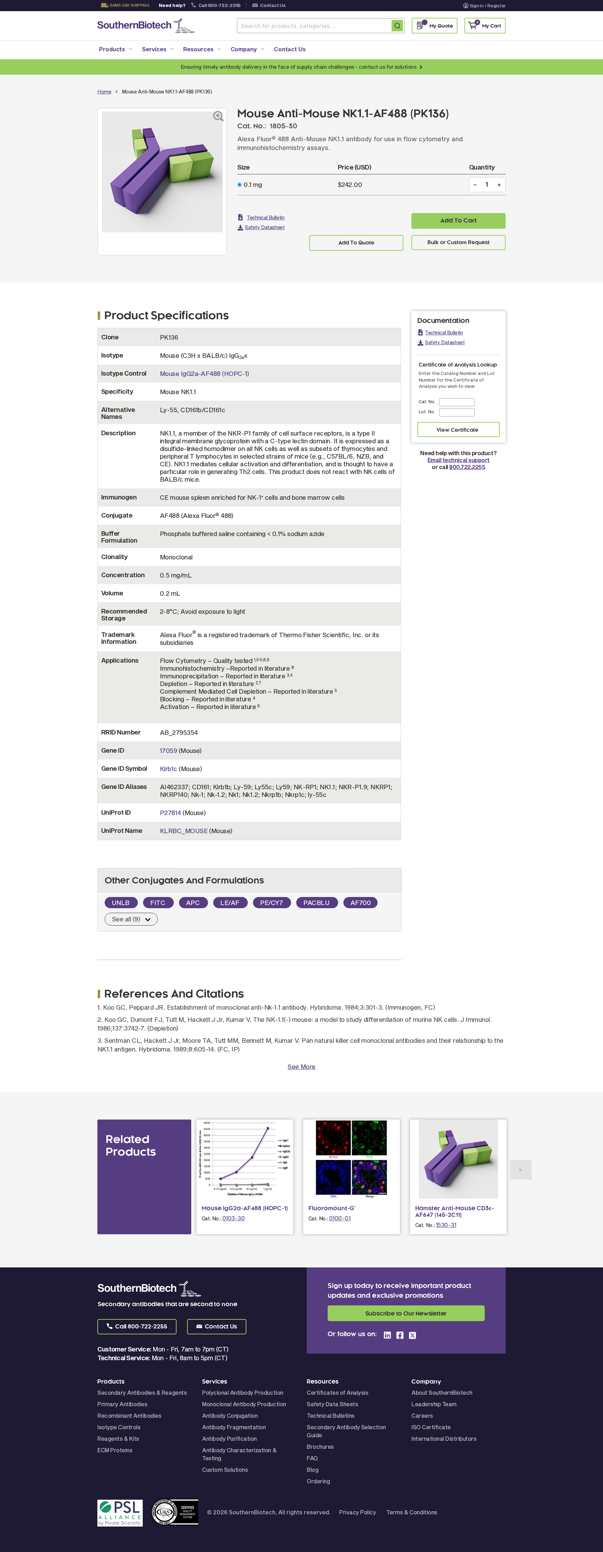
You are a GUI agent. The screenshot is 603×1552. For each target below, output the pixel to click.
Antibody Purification (229, 1438)
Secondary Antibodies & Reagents (142, 1392)
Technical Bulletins (331, 1415)
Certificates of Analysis (337, 1392)
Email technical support (458, 460)
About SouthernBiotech (441, 1392)
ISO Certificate (431, 1427)
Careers (422, 1415)
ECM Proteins (114, 1450)
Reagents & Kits (118, 1438)
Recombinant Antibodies (129, 1415)
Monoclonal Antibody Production (244, 1404)
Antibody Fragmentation (234, 1427)
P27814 (170, 812)
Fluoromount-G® (332, 1208)
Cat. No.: (211, 1218)
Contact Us (272, 5)
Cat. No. (427, 401)
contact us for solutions (387, 66)
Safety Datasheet (264, 227)
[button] (137, 1326)
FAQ (312, 1458)
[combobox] (321, 25)
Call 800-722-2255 (220, 5)
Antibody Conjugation (230, 1415)
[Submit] (397, 25)
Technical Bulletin (265, 217)
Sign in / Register (488, 5)
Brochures (320, 1446)
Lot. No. (427, 411)
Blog (312, 1469)
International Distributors (444, 1438)
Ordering (318, 1481)
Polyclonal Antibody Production (242, 1392)
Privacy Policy (357, 1512)
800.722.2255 (467, 467)
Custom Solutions (225, 1469)
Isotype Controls (118, 1427)
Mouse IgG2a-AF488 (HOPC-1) (204, 373)
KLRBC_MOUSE (184, 831)
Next (521, 1170)
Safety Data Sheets (332, 1404)
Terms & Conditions (411, 1512)
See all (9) (126, 919)
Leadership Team (434, 1404)
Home (104, 92)
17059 (168, 750)
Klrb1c (168, 769)
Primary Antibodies (122, 1404)
